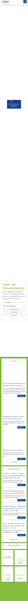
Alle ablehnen (14, 314)
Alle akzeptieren (14, 312)
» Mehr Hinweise (14, 539)
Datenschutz (16, 317)
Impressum (11, 317)
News (14, 361)
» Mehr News (14, 462)
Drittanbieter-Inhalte (11, 306)
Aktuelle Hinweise (14, 469)
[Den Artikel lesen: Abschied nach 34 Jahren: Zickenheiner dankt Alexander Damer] (14, 406)
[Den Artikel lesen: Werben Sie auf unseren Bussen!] (14, 439)
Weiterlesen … (22, 396)
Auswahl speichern (14, 309)
